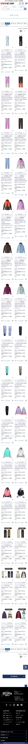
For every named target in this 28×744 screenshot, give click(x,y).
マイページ (18, 719)
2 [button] (22, 31)
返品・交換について (7, 717)
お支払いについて (7, 713)
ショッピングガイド (7, 722)
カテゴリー (6, 6)
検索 (25, 9)
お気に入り (22, 6)
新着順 (25, 23)
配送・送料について (7, 715)
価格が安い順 (13, 23)
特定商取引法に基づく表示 (7, 731)
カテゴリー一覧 (19, 715)
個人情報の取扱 (4, 737)
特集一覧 (18, 713)
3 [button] (24, 31)
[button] (26, 31)
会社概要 (3, 740)
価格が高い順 (19, 23)
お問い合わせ (6, 724)
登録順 (7, 25)
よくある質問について (8, 719)
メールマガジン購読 (20, 722)
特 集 (14, 6)
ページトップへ (26, 686)
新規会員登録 (19, 717)
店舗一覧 (18, 724)
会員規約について (5, 734)
